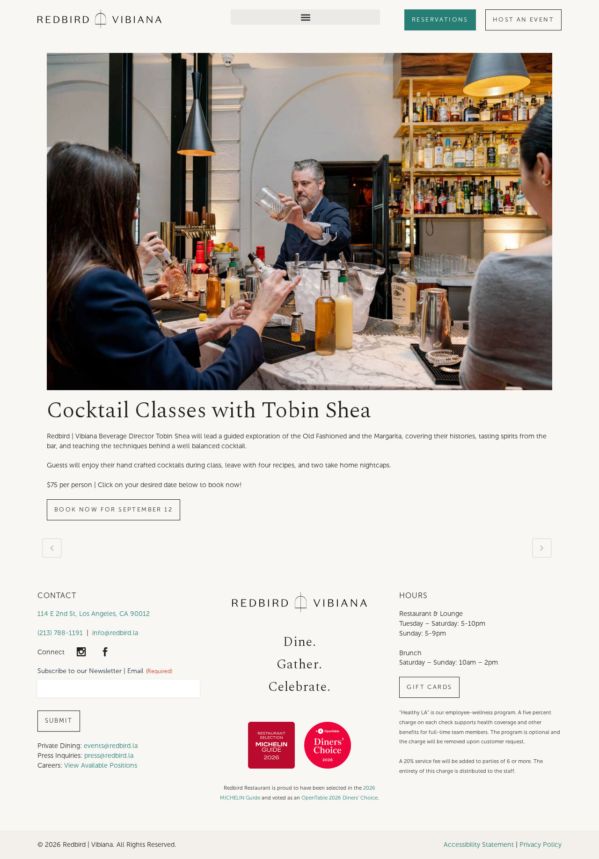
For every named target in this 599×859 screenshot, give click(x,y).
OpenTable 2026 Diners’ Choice (339, 797)
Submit (59, 721)
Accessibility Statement (479, 844)
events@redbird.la (111, 745)
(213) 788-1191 (60, 633)
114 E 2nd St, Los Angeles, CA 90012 (93, 613)
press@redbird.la (108, 755)
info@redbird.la (115, 633)
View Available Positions (100, 765)
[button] (305, 17)
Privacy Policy (540, 844)
